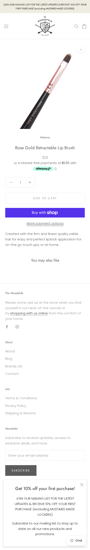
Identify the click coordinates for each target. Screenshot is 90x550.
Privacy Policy (15, 405)
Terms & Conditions (21, 398)
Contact (12, 373)
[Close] (81, 484)
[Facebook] (7, 326)
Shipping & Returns (20, 413)
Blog (8, 358)
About (10, 351)
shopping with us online (29, 313)
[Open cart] (84, 26)
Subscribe (21, 470)
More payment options (45, 223)
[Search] (76, 26)
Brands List (13, 366)
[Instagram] (17, 326)
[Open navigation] (6, 26)
